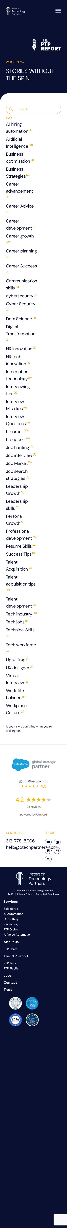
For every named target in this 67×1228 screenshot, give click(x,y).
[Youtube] (48, 842)
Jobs (8, 975)
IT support (18, 439)
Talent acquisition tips (21, 583)
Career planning (21, 253)
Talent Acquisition (18, 565)
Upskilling (17, 660)
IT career (17, 431)
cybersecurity (21, 296)
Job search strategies (17, 474)
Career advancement (19, 190)
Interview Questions (18, 420)
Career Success (21, 268)
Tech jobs (17, 622)
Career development (21, 224)
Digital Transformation (20, 332)
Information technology (18, 375)
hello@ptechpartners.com (31, 847)
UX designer (19, 668)
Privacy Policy (24, 894)
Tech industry (21, 614)
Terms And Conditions (47, 894)
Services (11, 901)
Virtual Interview (17, 679)
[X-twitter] (48, 859)
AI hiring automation (19, 127)
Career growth (20, 238)
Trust (8, 989)
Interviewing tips (18, 390)
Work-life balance (15, 694)
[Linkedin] (57, 842)
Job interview (21, 455)
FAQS (11, 894)
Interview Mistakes (16, 405)
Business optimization (20, 157)
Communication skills (21, 284)
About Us (11, 942)
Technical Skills (20, 632)
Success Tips (21, 554)
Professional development (21, 534)
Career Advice (20, 208)
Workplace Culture (16, 709)
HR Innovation (21, 349)
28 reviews (34, 807)
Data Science (21, 319)
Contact (10, 982)
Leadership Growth (17, 489)
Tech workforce (21, 647)
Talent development (21, 602)
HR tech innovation (18, 360)
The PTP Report (16, 956)
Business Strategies (17, 172)
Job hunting (19, 447)
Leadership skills (17, 504)
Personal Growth (15, 519)
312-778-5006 (20, 841)
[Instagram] (57, 850)
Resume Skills (21, 546)
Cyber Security (20, 306)
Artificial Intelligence (19, 142)
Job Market (18, 463)
